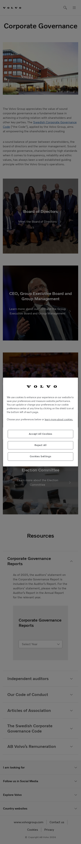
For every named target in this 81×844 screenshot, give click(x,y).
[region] (40, 422)
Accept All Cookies (40, 433)
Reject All (40, 445)
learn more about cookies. (59, 419)
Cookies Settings (40, 456)
